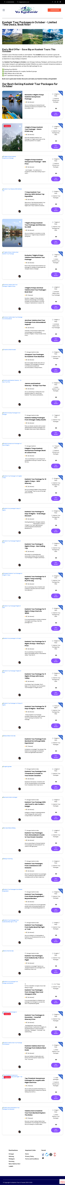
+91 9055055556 (10, 2)
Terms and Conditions (32, 1159)
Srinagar (11, 1154)
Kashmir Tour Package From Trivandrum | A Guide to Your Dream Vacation (35, 773)
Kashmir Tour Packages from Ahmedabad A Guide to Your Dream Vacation (35, 835)
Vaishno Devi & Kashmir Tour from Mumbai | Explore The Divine (35, 1113)
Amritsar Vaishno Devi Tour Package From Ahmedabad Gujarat (35, 322)
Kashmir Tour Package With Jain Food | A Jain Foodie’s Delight (35, 804)
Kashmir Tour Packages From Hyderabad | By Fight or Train (35, 927)
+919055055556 (54, 10)
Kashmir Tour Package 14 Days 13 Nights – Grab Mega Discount (35, 514)
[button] (4, 37)
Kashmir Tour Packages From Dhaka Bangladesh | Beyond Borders (34, 896)
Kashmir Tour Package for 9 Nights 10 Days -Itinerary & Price (35, 643)
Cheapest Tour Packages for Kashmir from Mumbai (34, 355)
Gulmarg (11, 1156)
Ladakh (11, 1166)
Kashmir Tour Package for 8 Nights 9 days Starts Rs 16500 (35, 611)
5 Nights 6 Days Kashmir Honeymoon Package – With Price (35, 162)
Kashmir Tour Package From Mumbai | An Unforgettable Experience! (35, 741)
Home (27, 1154)
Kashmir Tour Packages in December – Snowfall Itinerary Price (34, 1017)
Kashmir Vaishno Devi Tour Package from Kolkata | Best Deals (35, 1048)
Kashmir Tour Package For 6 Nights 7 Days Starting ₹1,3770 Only (35, 579)
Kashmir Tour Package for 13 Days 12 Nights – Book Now (35, 707)
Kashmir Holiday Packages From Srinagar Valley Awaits (35, 419)
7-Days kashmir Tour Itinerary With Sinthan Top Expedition (34, 194)
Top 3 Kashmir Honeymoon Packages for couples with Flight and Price (35, 1080)
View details (56, 114)
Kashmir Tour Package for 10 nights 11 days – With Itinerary (35, 481)
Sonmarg (11, 1161)
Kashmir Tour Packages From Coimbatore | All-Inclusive (34, 866)
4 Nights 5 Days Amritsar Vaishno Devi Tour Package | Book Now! (35, 290)
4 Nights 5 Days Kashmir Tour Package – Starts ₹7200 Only (34, 129)
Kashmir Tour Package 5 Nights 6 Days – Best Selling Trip (35, 546)
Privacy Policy (29, 1156)
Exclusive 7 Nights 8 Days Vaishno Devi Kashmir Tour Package (35, 257)
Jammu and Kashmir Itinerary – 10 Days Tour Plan (35, 384)
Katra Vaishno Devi (14, 1164)
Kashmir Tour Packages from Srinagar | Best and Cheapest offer (34, 992)
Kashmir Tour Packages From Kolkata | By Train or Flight (34, 958)
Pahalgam (12, 1159)
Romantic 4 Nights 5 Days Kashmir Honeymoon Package (34, 97)
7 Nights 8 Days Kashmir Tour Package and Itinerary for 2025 (35, 225)
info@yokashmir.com (24, 2)
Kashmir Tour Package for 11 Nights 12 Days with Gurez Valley (35, 676)
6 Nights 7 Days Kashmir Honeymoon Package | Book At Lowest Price (35, 450)
